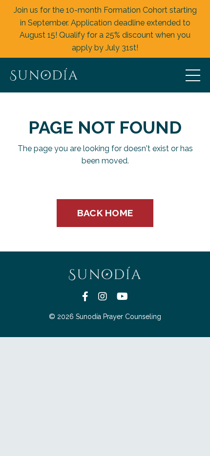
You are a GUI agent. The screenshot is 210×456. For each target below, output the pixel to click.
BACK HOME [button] (105, 212)
